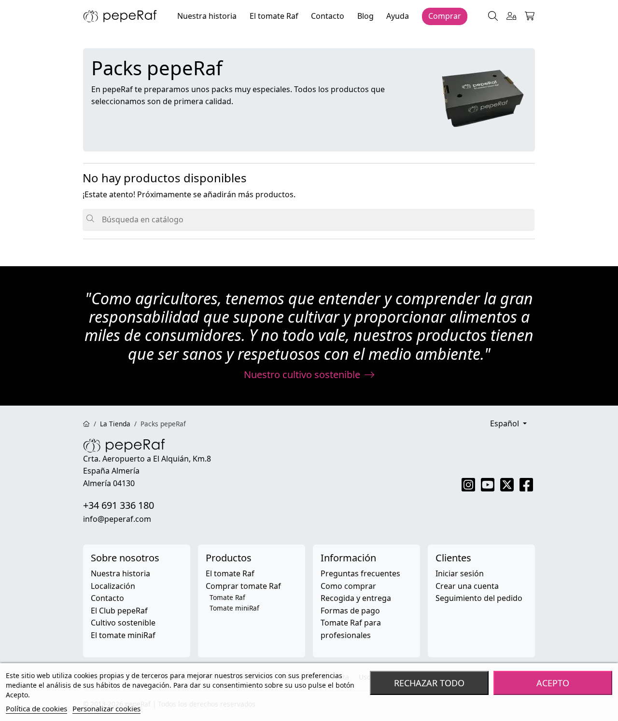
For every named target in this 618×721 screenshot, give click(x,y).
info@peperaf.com (117, 519)
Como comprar (348, 586)
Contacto (107, 598)
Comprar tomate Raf (243, 586)
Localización (113, 586)
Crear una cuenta (467, 586)
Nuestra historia (120, 573)
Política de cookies (36, 708)
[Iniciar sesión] (511, 16)
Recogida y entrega (356, 598)
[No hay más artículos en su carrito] (529, 16)
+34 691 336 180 (118, 505)
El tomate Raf (230, 573)
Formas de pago (350, 610)
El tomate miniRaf (123, 635)
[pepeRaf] (120, 15)
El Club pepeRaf (119, 610)
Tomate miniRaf (234, 607)
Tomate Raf (227, 597)
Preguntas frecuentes (360, 573)
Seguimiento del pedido (478, 598)
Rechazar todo (429, 683)
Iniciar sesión (459, 573)
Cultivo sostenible (123, 622)
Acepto (552, 683)
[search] (493, 16)
